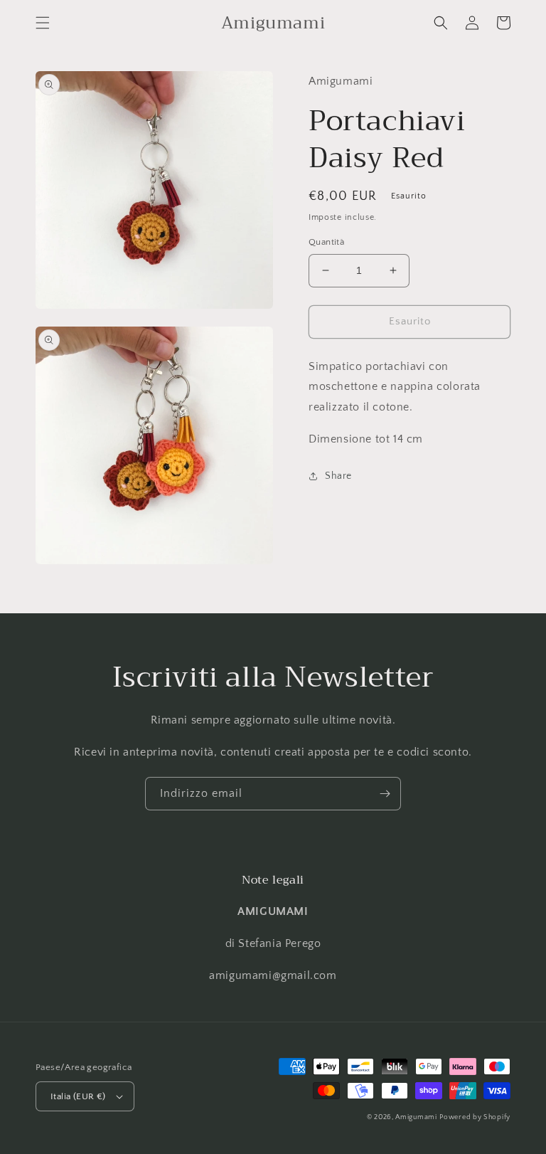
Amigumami (416, 1117)
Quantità (326, 242)
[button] (42, 22)
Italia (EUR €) (78, 1096)
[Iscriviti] (384, 793)
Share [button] (338, 476)
